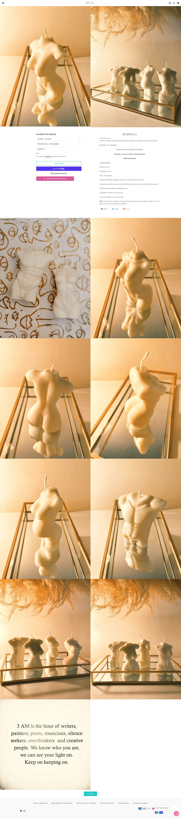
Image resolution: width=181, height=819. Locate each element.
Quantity (40, 149)
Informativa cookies (140, 803)
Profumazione (42, 144)
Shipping (48, 156)
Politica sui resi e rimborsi (86, 803)
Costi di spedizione (40, 803)
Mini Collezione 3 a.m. (129, 134)
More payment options (59, 173)
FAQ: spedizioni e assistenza (62, 803)
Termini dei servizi (107, 803)
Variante (40, 139)
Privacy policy (123, 803)
